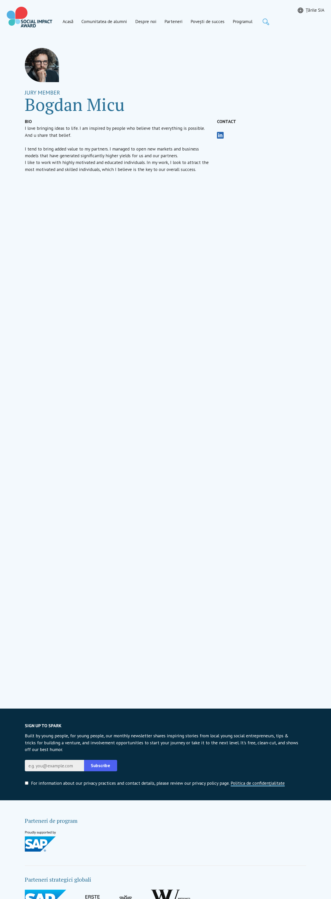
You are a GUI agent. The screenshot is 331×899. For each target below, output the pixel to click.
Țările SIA (315, 10)
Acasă (68, 21)
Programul (242, 21)
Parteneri (173, 21)
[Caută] (265, 21)
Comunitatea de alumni (104, 21)
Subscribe (100, 765)
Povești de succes (207, 21)
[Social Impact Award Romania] (29, 17)
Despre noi (145, 21)
